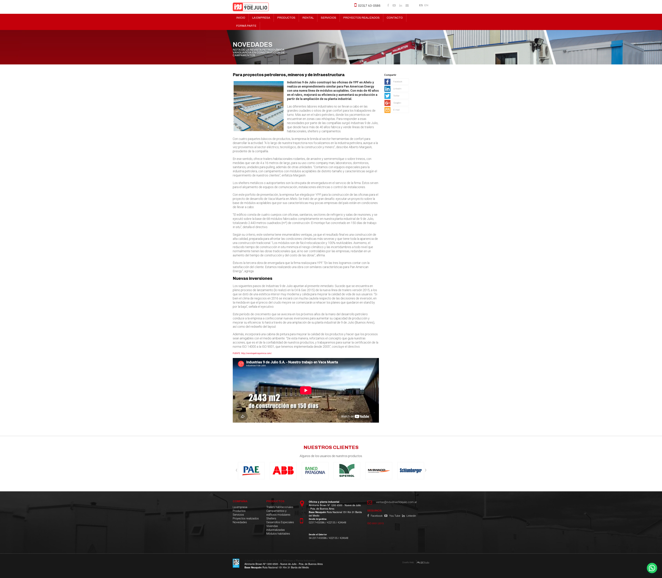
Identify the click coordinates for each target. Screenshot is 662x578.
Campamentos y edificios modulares (278, 512)
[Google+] (396, 106)
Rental (308, 17)
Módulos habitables (278, 533)
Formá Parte (246, 25)
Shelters (271, 518)
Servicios (328, 17)
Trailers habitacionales (279, 507)
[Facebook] (396, 84)
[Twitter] (396, 99)
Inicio (240, 17)
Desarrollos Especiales (280, 522)
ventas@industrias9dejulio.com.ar (396, 502)
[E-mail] (396, 113)
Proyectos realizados (361, 17)
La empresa (261, 17)
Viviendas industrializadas (275, 527)
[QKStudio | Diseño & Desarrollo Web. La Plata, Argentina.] (422, 562)
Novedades (240, 522)
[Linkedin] (396, 92)
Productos (286, 17)
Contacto (395, 17)
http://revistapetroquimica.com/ (256, 353)
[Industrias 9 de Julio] (251, 7)
